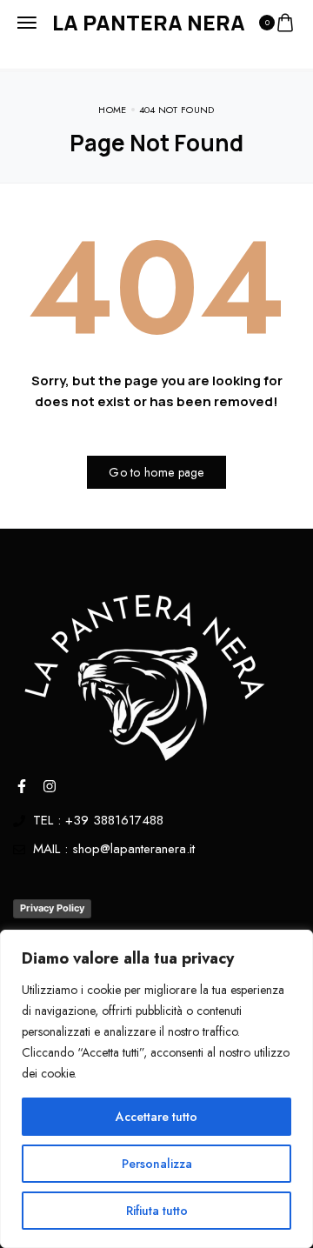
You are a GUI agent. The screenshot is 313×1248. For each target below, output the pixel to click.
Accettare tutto (156, 1116)
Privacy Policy (52, 908)
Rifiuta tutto (157, 1210)
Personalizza (157, 1163)
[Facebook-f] (22, 786)
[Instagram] (49, 786)
